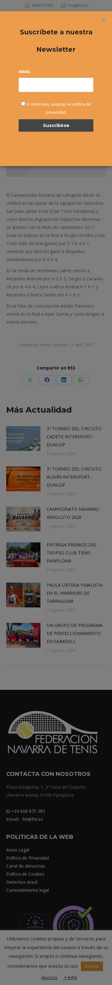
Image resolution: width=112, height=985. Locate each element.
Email (25, 71)
